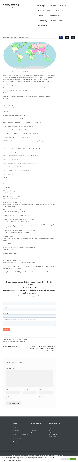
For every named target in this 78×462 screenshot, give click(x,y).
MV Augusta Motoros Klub (20, 434)
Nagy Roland (18, 37)
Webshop (16, 430)
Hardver (53, 21)
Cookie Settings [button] (65, 459)
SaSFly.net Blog (11, 4)
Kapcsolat (39, 16)
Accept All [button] (73, 459)
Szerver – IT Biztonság (43, 11)
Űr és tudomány (41, 21)
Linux (17, 339)
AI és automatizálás (53, 16)
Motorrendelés (17, 438)
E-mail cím (26, 389)
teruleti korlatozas (20, 341)
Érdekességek (40, 6)
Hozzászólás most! (26, 37)
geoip (11, 341)
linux (14, 341)
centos (7, 341)
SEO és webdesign (42, 26)
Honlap (41, 389)
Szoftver (61, 21)
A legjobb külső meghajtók (12, 346)
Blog (14, 427)
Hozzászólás (10, 368)
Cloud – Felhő (63, 6)
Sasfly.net (52, 6)
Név (7, 389)
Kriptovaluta (59, 11)
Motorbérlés (16, 441)
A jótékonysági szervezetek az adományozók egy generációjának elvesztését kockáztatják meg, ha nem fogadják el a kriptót (43, 348)
